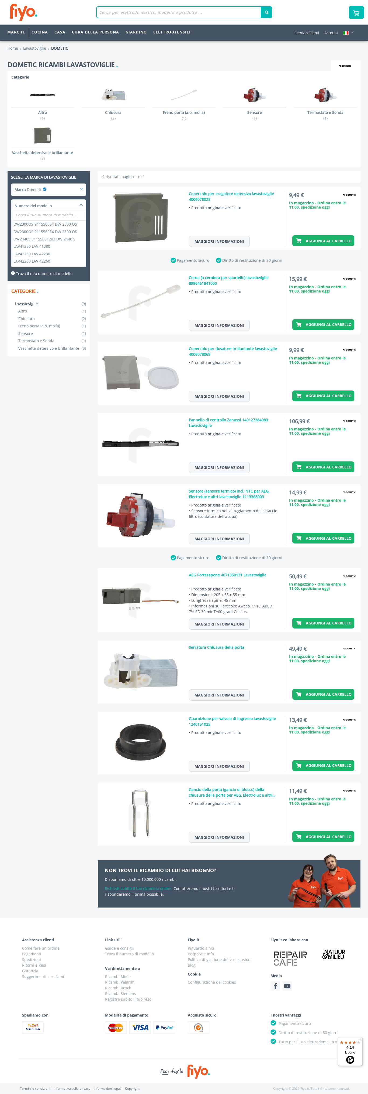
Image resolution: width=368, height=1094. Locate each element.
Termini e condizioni (35, 1088)
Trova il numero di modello (129, 953)
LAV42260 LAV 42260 (31, 261)
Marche (16, 32)
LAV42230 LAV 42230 (31, 253)
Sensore (52, 333)
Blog (192, 965)
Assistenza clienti (38, 939)
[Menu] (359, 1040)
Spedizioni (31, 959)
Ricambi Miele (118, 976)
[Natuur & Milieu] (334, 954)
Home (13, 48)
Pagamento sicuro (193, 260)
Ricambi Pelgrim (119, 982)
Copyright (132, 1088)
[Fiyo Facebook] (275, 986)
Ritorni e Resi (34, 965)
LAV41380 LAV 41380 (31, 246)
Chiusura (52, 318)
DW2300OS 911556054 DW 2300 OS (45, 224)
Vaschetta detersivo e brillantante (52, 348)
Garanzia (30, 970)
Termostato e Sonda (52, 340)
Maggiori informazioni (219, 241)
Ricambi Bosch (118, 987)
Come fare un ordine (41, 948)
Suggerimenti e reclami (43, 976)
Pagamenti (31, 953)
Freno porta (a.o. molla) (52, 325)
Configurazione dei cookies (212, 982)
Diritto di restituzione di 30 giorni (252, 260)
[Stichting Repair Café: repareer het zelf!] (290, 958)
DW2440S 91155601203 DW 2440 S (44, 239)
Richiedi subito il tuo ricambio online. (138, 888)
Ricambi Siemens (120, 993)
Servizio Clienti (306, 32)
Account (331, 32)
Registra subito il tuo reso (128, 999)
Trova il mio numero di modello (43, 273)
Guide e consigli (119, 948)
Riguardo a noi (201, 948)
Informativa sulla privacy (72, 1088)
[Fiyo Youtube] (287, 986)
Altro (52, 311)
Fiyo (46, 12)
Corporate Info (201, 953)
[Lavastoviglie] (81, 189)
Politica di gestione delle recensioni (220, 959)
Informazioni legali (107, 1088)
